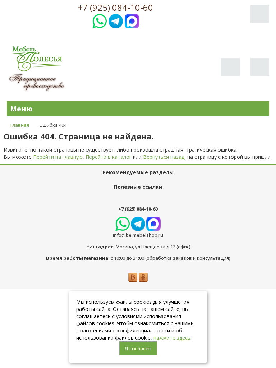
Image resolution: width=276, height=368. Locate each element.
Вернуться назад (163, 156)
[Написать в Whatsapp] (99, 20)
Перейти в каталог (109, 156)
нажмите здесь (171, 337)
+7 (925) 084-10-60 (115, 7)
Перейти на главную (58, 156)
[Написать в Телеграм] (116, 20)
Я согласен (138, 348)
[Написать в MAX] (132, 20)
